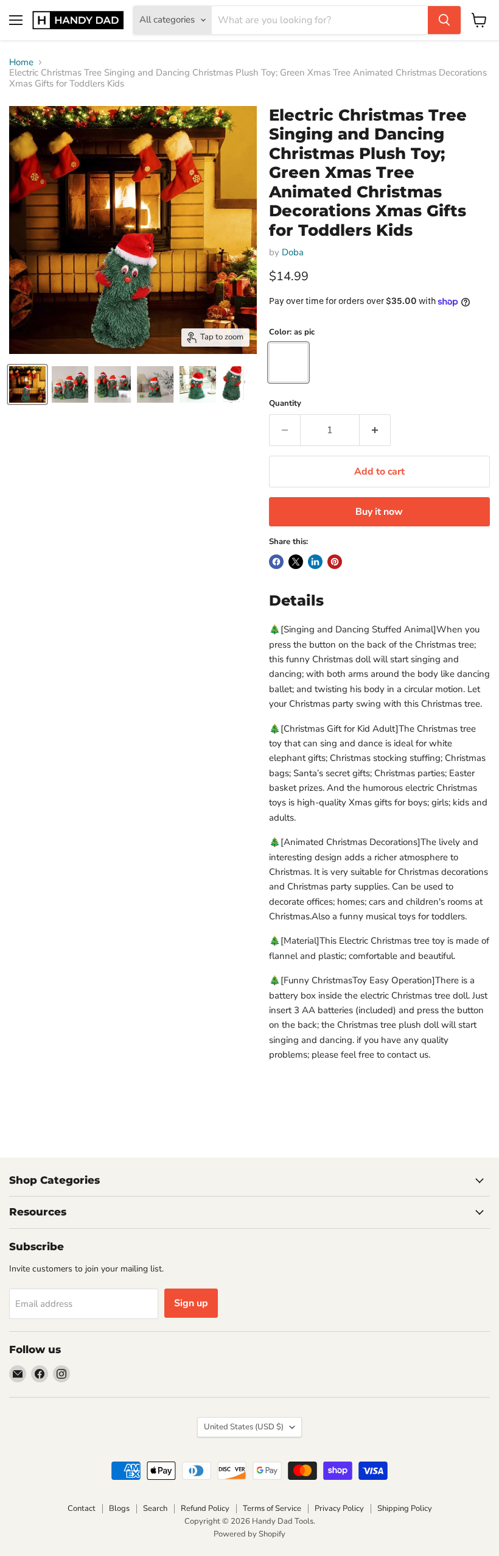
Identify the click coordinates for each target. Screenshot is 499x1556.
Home (21, 62)
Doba (293, 252)
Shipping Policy (404, 1508)
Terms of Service (272, 1508)
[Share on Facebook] (276, 561)
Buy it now (379, 511)
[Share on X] (295, 561)
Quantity (285, 403)
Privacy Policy (339, 1508)
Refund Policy (205, 1508)
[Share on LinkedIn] (315, 561)
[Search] (444, 20)
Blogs (119, 1508)
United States (244, 1426)
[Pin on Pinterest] (334, 561)
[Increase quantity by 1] (375, 430)
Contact (82, 1508)
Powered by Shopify (249, 1534)
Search (155, 1508)
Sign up (191, 1303)
